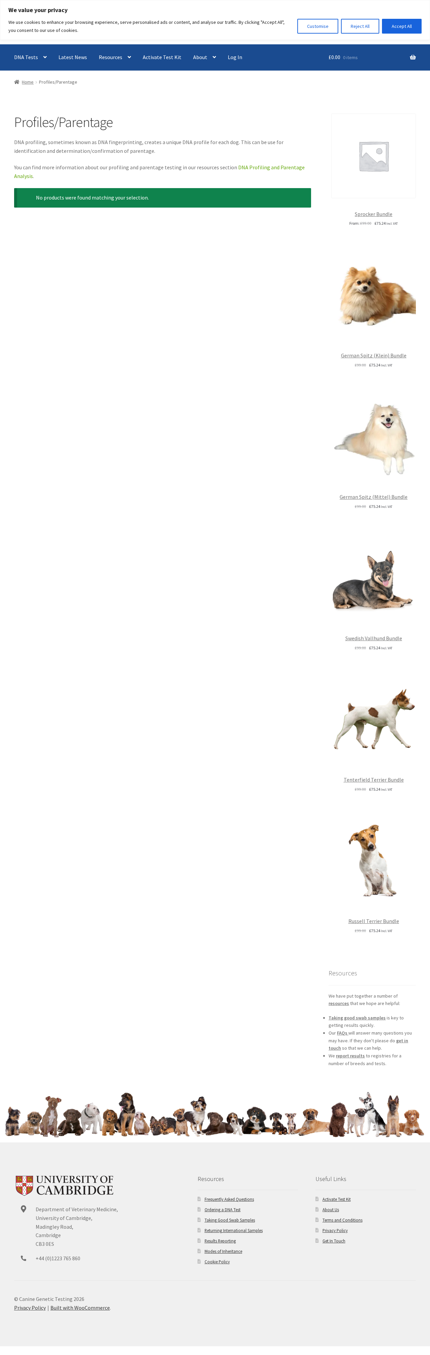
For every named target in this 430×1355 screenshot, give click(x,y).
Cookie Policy (217, 1261)
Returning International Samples (234, 1230)
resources (339, 1003)
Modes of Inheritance (223, 1251)
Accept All (402, 26)
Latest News (72, 57)
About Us (330, 1209)
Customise (318, 26)
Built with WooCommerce (80, 1307)
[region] (215, 20)
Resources (110, 57)
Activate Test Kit (162, 57)
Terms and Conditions (342, 1220)
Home (28, 82)
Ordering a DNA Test (223, 1209)
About (200, 57)
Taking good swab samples (357, 1018)
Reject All (360, 26)
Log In (235, 57)
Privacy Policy (335, 1230)
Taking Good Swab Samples (230, 1220)
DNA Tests (26, 57)
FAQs (342, 1033)
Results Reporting (220, 1240)
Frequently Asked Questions (229, 1199)
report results (350, 1056)
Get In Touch (333, 1240)
